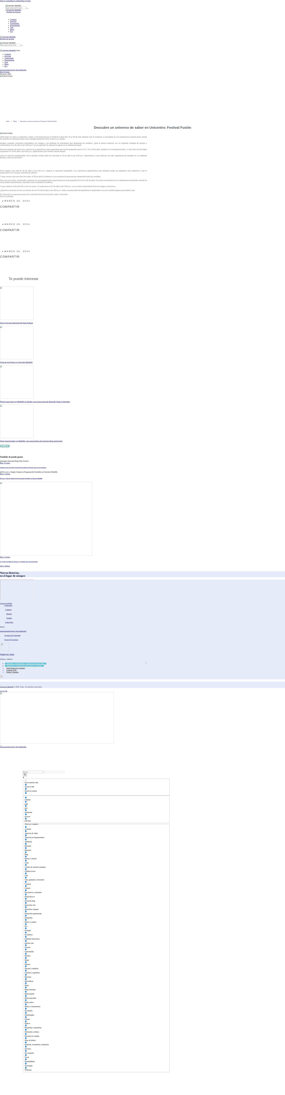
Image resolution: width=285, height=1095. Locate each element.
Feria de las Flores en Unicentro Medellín (16, 362)
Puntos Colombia (12, 672)
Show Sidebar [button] (5, 566)
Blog (1, 72)
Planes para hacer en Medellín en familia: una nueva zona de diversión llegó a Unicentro (35, 402)
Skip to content (5, 1)
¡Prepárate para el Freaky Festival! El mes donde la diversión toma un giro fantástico (23, 467)
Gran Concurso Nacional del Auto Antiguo (16, 323)
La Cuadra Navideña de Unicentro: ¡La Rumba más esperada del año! (19, 561)
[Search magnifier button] (25, 775)
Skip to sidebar (16, 1)
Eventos (7, 72)
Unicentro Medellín (6, 687)
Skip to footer (26, 1)
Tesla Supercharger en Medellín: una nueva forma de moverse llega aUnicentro (31, 441)
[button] (15, 213)
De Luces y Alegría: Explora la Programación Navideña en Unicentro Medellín (21, 478)
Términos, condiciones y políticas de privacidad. (25, 664)
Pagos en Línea (7, 654)
